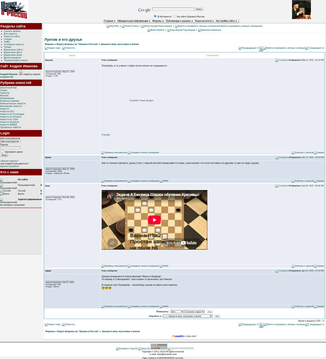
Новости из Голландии (12, 114)
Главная (109, 21)
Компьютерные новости (13, 103)
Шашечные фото (13, 52)
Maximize (216, 30)
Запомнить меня (14, 152)
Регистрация (165, 26)
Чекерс (4, 90)
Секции (8, 39)
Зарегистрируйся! (9, 166)
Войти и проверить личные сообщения (241, 26)
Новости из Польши (10, 116)
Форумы (157, 21)
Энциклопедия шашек (16, 60)
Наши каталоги (203, 21)
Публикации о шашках (178, 21)
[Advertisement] (21, 231)
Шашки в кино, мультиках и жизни (120, 44)
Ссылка (106, 134)
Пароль (4, 144)
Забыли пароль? (9, 161)
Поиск (134, 26)
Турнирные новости (10, 127)
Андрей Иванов (8, 74)
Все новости (10, 33)
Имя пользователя (10, 138)
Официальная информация (133, 21)
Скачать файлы (12, 31)
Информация (7, 98)
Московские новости (11, 106)
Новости (4, 109)
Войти (161, 30)
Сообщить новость (14, 44)
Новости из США (9, 119)
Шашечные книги (13, 55)
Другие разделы (12, 57)
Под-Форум (188, 30)
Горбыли (4, 93)
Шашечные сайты (13, 49)
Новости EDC (7, 111)
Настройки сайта (225, 21)
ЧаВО (7, 41)
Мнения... (5, 95)
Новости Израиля (9, 122)
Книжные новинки (9, 101)
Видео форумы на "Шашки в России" (77, 44)
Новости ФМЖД (8, 124)
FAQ (116, 26)
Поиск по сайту (12, 36)
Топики (7, 47)
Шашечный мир (8, 87)
